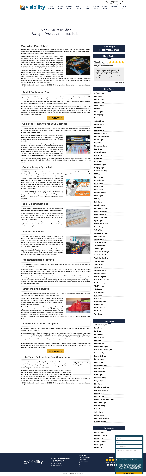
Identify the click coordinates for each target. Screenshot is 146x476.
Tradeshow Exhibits (101, 258)
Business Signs (105, 7)
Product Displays (100, 214)
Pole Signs (98, 202)
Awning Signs (99, 105)
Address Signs (99, 102)
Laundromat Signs (100, 378)
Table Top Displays (100, 242)
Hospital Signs (99, 368)
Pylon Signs (98, 221)
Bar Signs (97, 331)
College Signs (99, 343)
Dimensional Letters (101, 146)
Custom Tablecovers (101, 136)
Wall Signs (98, 298)
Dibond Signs (99, 140)
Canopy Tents (99, 124)
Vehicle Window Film (101, 280)
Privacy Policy (82, 459)
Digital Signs (98, 143)
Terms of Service (83, 461)
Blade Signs (98, 112)
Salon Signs (98, 412)
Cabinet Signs (99, 121)
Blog (80, 467)
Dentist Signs (99, 359)
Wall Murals (98, 295)
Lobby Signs (98, 183)
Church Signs (99, 337)
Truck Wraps (98, 264)
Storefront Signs (100, 239)
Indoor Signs (60, 7)
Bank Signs (98, 328)
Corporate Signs (100, 353)
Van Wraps (98, 267)
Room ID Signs (99, 227)
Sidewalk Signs (99, 236)
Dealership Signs (100, 356)
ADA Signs (98, 96)
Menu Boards (99, 186)
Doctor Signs (98, 362)
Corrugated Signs (100, 133)
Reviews (114, 6)
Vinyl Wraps (98, 289)
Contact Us (123, 7)
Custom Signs (96, 7)
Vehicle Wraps (79, 7)
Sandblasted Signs (100, 233)
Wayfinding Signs (100, 301)
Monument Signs (100, 192)
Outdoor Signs (69, 7)
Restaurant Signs (100, 406)
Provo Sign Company (84, 457)
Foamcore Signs (100, 165)
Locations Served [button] (84, 468)
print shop (80, 80)
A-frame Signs (99, 93)
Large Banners (99, 177)
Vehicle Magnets (100, 277)
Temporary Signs (100, 245)
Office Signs (98, 196)
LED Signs (97, 174)
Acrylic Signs (99, 99)
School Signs (99, 415)
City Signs (97, 340)
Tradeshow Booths (100, 255)
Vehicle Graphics (100, 270)
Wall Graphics (99, 292)
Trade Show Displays (101, 252)
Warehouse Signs (100, 421)
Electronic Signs (100, 152)
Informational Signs (101, 171)
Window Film (98, 305)
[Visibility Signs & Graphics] (33, 462)
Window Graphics (100, 308)
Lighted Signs (99, 180)
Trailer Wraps (99, 261)
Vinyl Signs (87, 7)
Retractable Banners (101, 224)
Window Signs (99, 311)
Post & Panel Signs (100, 208)
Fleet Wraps (98, 158)
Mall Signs (98, 384)
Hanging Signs (99, 168)
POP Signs (98, 199)
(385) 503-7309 (116, 1)
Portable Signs (99, 205)
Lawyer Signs (99, 381)
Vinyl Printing (99, 286)
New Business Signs (101, 390)
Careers (81, 465)
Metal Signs (98, 189)
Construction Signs (101, 346)
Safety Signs (98, 230)
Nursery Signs (99, 393)
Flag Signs (98, 155)
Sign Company (51, 7)
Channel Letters (99, 130)
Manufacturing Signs (101, 387)
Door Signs (98, 149)
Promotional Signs (100, 217)
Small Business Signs (101, 418)
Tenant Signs (99, 249)
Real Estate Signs (100, 403)
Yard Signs (98, 314)
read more (118, 78)
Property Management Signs (104, 399)
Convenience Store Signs (103, 350)
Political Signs (99, 396)
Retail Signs (98, 409)
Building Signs (99, 115)
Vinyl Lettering (99, 283)
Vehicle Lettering (100, 273)
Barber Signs (98, 334)
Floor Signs (98, 161)
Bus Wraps (97, 118)
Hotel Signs (98, 375)
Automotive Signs (100, 325)
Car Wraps (97, 127)
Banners (97, 108)
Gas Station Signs (100, 365)
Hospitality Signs (100, 371)
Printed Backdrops (100, 211)
